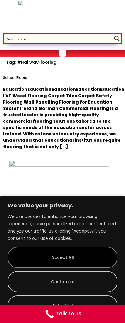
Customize (62, 282)
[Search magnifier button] (116, 38)
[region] (62, 259)
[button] (62, 53)
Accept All (62, 257)
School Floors (15, 77)
